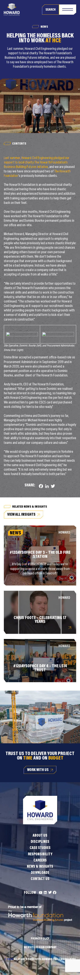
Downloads (40, 873)
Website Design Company (40, 947)
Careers (40, 861)
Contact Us (40, 879)
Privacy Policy (40, 938)
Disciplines (40, 842)
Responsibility (40, 854)
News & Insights (40, 867)
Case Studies (40, 848)
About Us (40, 836)
